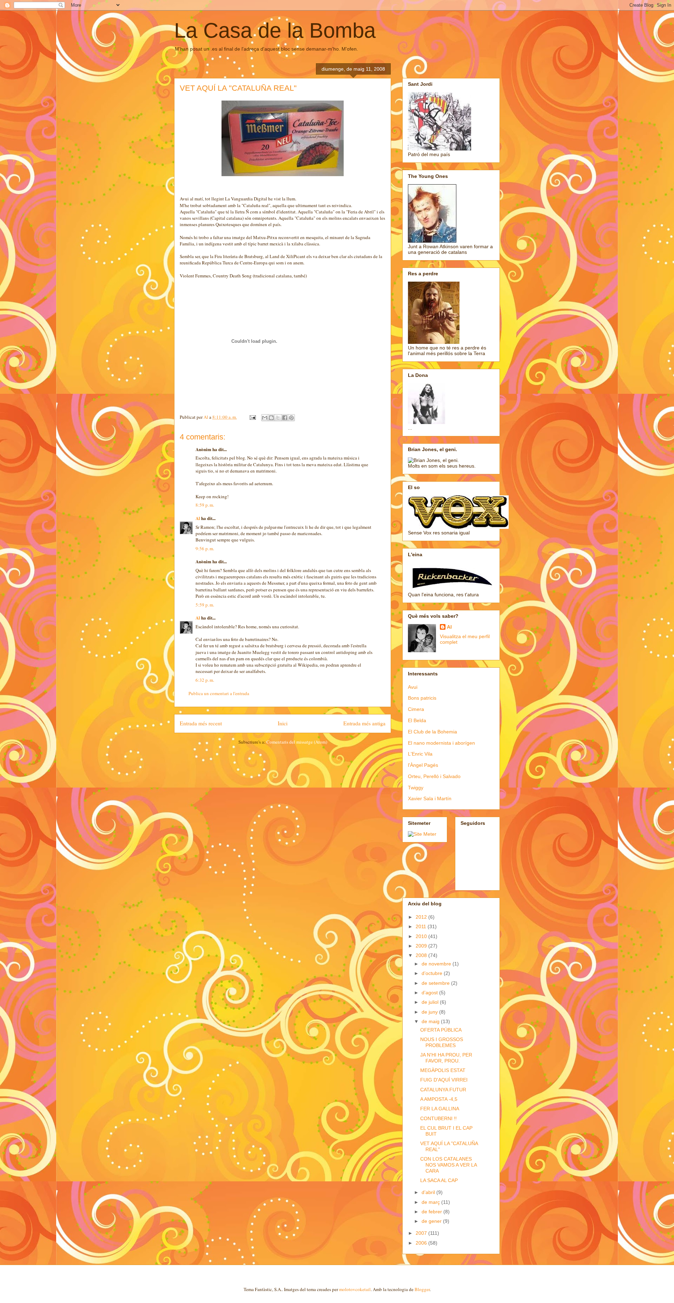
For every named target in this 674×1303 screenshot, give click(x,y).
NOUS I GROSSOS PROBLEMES (441, 1042)
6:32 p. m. (205, 680)
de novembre (437, 964)
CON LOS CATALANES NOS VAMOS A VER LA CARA (448, 1165)
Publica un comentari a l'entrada (219, 693)
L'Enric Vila (420, 754)
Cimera (416, 709)
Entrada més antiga (364, 723)
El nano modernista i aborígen (441, 743)
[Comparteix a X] (278, 417)
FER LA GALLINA (439, 1108)
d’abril (429, 1192)
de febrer (432, 1211)
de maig (431, 1021)
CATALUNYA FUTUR (443, 1089)
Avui (412, 687)
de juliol (431, 1002)
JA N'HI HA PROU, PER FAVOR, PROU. (446, 1058)
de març (431, 1202)
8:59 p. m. (205, 505)
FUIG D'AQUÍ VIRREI (444, 1080)
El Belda (417, 720)
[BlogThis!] (271, 417)
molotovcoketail (355, 1289)
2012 (422, 917)
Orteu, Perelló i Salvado (434, 776)
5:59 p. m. (205, 605)
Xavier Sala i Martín (429, 798)
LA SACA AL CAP (439, 1180)
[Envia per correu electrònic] (264, 417)
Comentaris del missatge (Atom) (296, 742)
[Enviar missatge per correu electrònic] (252, 417)
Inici (283, 723)
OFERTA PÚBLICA (441, 1030)
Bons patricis (422, 698)
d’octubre (433, 973)
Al (198, 518)
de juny (430, 1012)
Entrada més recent (201, 723)
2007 (422, 1233)
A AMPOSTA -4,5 (438, 1099)
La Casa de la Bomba (275, 30)
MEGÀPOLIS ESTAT (442, 1070)
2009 (422, 946)
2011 (422, 926)
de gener (432, 1221)
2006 (422, 1243)
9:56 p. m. (205, 548)
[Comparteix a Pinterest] (291, 417)
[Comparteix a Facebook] (284, 417)
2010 (422, 936)
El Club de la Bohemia (432, 731)
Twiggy (415, 787)
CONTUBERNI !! (438, 1118)
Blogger (422, 1289)
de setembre (436, 983)
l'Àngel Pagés (423, 765)
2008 (422, 955)
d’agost (430, 992)
